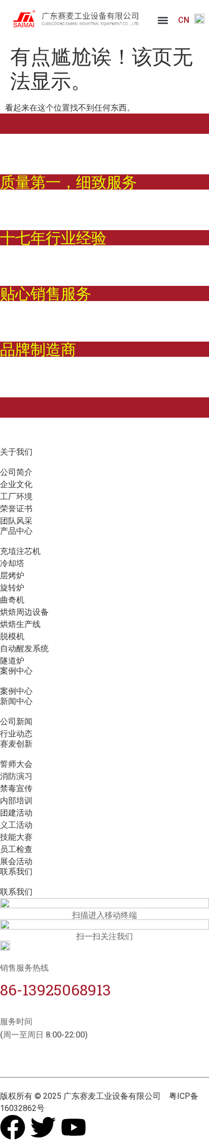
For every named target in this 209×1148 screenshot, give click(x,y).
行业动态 (16, 733)
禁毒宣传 (16, 788)
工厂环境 (16, 496)
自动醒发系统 (24, 648)
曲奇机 (12, 600)
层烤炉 (12, 575)
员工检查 (16, 849)
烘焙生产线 (20, 624)
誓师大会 (16, 764)
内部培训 (16, 800)
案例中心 (16, 691)
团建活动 (16, 813)
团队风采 (16, 521)
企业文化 (16, 484)
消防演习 (16, 776)
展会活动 (16, 861)
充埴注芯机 (20, 551)
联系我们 (16, 892)
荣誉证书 (16, 508)
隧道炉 (12, 660)
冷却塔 (12, 563)
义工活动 (16, 825)
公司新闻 (16, 721)
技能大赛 (16, 837)
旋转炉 (12, 587)
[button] (163, 20)
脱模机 (12, 636)
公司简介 (16, 472)
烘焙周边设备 (24, 612)
